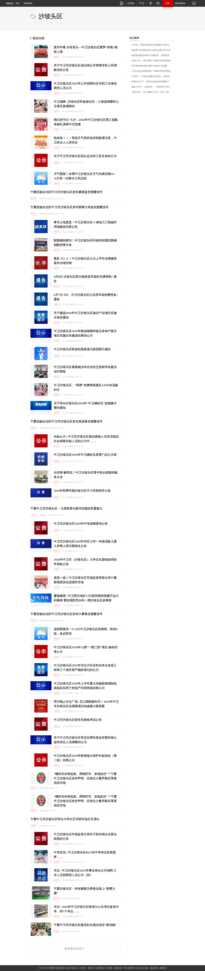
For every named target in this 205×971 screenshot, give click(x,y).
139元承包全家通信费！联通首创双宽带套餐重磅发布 (153, 71)
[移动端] (122, 3)
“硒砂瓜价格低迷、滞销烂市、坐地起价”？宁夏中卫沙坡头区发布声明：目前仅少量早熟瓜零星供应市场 (85, 778)
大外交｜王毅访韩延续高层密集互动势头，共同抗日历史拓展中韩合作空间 (153, 45)
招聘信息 (100, 968)
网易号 (57, 57)
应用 (17, 3)
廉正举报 (154, 968)
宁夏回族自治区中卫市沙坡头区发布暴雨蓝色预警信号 (66, 192)
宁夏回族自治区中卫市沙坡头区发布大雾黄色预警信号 (66, 614)
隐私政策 (118, 968)
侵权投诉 (163, 968)
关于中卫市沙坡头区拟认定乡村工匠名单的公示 (85, 156)
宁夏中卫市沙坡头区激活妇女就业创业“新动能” (85, 924)
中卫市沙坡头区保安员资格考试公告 (78, 719)
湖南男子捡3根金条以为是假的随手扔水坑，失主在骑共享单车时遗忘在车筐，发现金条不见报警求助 (153, 50)
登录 (167, 3)
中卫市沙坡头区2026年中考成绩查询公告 (81, 523)
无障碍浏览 (27, 3)
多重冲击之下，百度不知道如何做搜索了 (150, 81)
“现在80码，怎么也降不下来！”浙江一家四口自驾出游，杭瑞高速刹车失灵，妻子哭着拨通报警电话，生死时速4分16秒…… (153, 92)
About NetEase (71, 968)
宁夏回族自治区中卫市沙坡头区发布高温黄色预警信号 (66, 421)
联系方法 (91, 968)
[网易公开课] (131, 3)
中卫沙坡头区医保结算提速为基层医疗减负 (82, 349)
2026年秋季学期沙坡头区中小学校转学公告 (82, 490)
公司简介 (82, 968)
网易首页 (9, 3)
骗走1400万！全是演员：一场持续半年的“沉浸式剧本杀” (153, 87)
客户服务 (109, 968)
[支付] (151, 3)
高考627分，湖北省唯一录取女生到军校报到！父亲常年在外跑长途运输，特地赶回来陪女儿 (153, 60)
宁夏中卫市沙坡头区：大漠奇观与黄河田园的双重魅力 (66, 508)
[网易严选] (142, 3)
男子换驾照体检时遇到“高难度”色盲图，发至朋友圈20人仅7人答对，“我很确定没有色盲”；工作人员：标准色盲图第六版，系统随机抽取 (153, 66)
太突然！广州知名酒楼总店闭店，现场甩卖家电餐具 (153, 76)
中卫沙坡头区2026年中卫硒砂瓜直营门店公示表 (85, 454)
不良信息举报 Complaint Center (136, 968)
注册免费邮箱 (179, 3)
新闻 (33, 515)
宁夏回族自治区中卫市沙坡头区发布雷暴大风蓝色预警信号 (69, 207)
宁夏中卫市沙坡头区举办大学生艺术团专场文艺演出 (64, 819)
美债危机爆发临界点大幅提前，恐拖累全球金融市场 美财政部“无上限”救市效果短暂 (153, 55)
